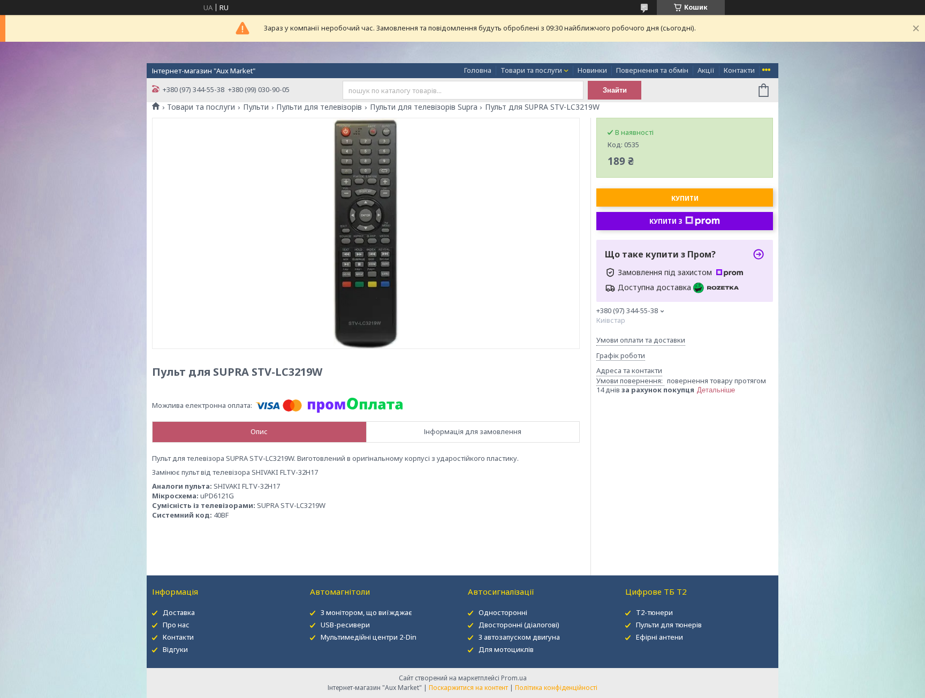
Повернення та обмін (652, 70)
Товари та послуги (531, 70)
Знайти (615, 90)
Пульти (256, 107)
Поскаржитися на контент (468, 687)
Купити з (666, 221)
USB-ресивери (345, 624)
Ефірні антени (659, 637)
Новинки (592, 70)
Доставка (179, 612)
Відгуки (175, 649)
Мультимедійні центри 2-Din (368, 637)
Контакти (739, 70)
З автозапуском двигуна (519, 637)
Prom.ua (514, 677)
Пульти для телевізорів (319, 107)
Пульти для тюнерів (669, 624)
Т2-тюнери (654, 612)
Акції (706, 70)
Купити (685, 198)
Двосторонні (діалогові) (519, 624)
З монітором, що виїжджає (366, 612)
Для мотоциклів (506, 649)
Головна (477, 70)
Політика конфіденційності (556, 687)
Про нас (176, 624)
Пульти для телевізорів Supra (423, 107)
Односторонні (503, 612)
